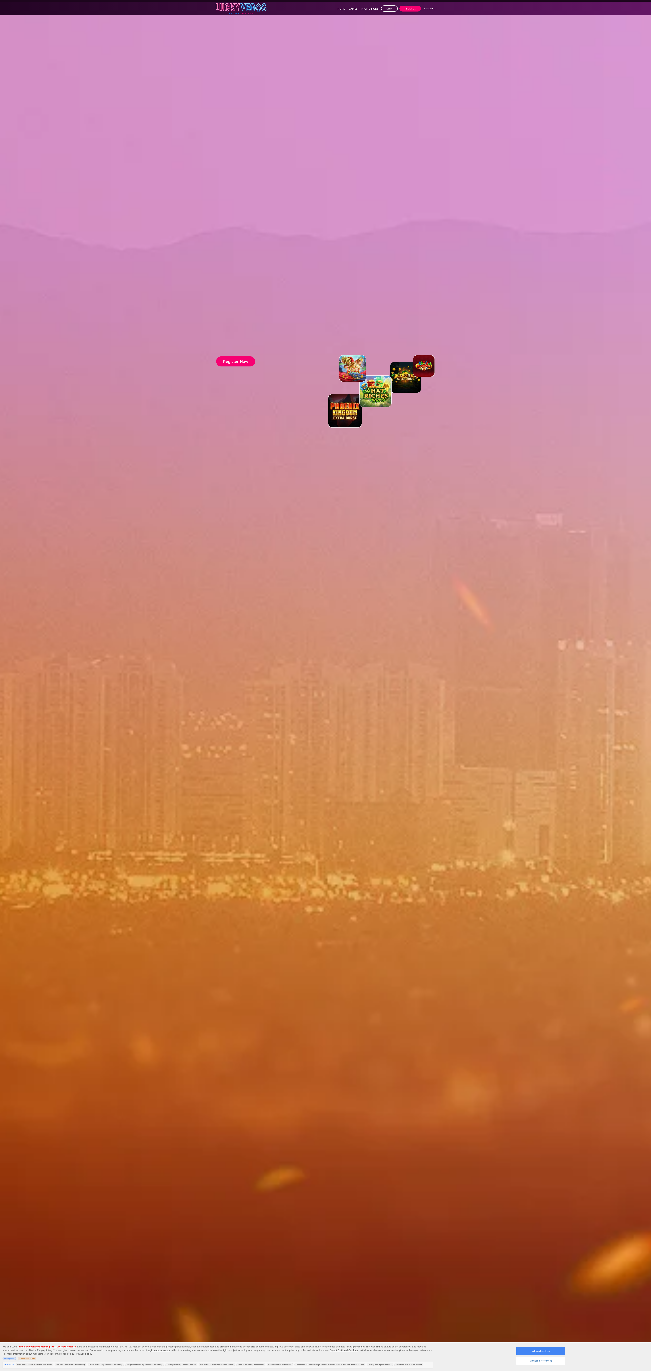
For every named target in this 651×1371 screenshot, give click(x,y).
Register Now (235, 361)
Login (389, 8)
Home (341, 8)
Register (410, 8)
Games (353, 8)
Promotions (370, 8)
